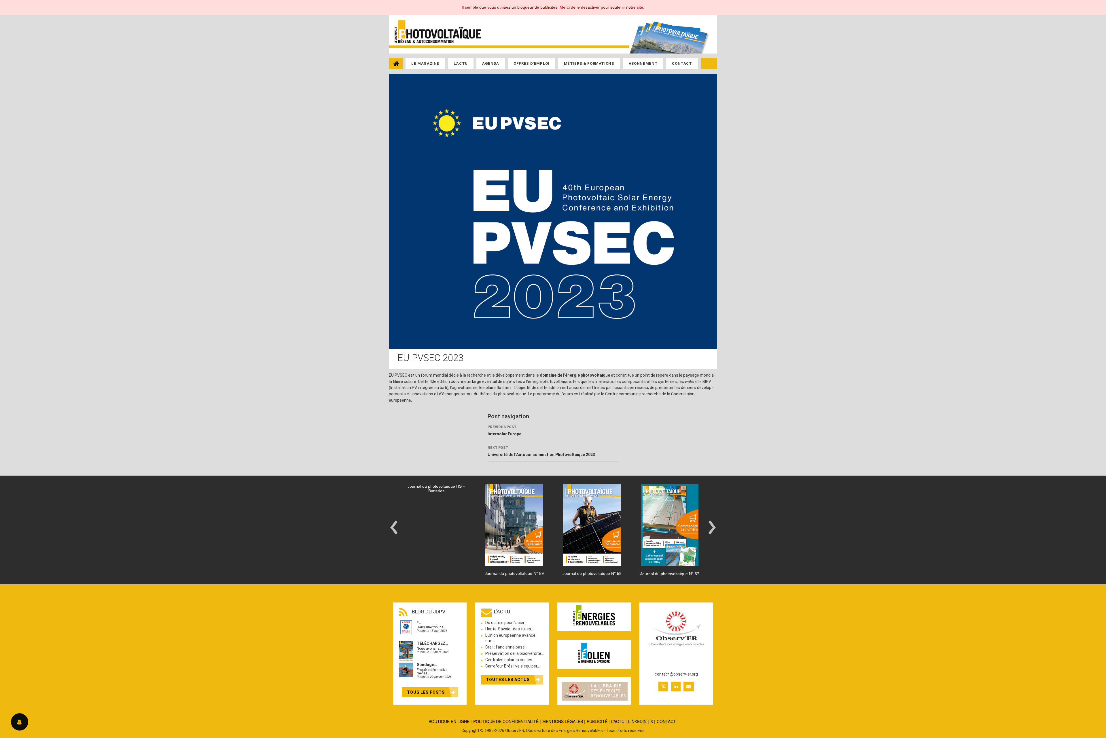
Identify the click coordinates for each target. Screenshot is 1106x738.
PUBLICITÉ (597, 721)
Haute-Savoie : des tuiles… (509, 629)
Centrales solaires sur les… (510, 659)
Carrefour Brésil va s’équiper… (512, 666)
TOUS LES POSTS (426, 692)
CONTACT (666, 721)
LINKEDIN (637, 721)
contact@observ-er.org (676, 674)
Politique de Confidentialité (506, 721)
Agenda (490, 63)
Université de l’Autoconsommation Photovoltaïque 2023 (541, 451)
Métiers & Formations (589, 63)
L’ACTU (617, 721)
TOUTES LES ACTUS (508, 679)
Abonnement (643, 63)
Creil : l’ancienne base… (506, 647)
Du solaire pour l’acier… (506, 622)
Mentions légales (562, 721)
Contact (682, 63)
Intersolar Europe (504, 430)
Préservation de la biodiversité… (514, 653)
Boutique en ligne (449, 721)
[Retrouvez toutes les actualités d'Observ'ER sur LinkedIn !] (676, 686)
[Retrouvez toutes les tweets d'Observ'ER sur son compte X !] (663, 686)
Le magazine (425, 63)
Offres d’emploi (532, 63)
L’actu (461, 63)
